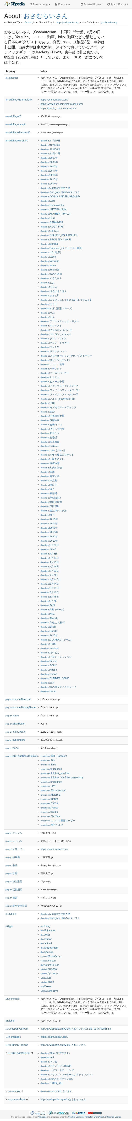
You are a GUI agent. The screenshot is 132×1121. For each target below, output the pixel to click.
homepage (13, 1036)
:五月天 (49, 661)
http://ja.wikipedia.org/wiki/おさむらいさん (63, 1044)
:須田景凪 (50, 506)
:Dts (48, 760)
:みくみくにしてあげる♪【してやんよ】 (66, 299)
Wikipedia (42, 1116)
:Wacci (48, 256)
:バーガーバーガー (55, 372)
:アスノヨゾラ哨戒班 (56, 1065)
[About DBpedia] (14, 4)
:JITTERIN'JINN (53, 209)
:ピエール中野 (52, 381)
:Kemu (48, 691)
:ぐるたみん (51, 278)
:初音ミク (50, 433)
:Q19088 (49, 969)
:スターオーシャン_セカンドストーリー (66, 355)
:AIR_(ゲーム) (52, 609)
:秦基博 (49, 493)
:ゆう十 (49, 304)
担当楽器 (14, 881)
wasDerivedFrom (17, 1028)
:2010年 (49, 166)
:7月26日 (50, 570)
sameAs (14, 1091)
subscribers (15, 739)
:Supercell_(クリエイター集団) (61, 248)
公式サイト (15, 849)
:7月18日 (50, 562)
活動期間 (14, 889)
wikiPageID (13, 116)
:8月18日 (50, 596)
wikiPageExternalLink (19, 99)
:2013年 (49, 179)
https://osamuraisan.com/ (54, 99)
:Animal (46, 943)
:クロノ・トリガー (55, 342)
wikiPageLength (16, 124)
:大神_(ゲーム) (53, 450)
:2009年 (49, 162)
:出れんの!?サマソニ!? (57, 1078)
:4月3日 (49, 553)
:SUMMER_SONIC (55, 678)
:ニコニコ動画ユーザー (58, 820)
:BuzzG (49, 631)
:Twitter (49, 807)
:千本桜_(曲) (52, 1083)
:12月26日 (50, 144)
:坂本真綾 (50, 441)
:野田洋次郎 (51, 502)
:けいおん (50, 652)
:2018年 (49, 527)
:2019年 (49, 532)
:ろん (48, 317)
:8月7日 (49, 600)
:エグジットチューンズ (57, 1070)
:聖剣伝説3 (51, 497)
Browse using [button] (40, 4)
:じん (48, 282)
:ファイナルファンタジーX (59, 394)
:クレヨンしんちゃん (56, 334)
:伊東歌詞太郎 (52, 415)
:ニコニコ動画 (52, 364)
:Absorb (49, 618)
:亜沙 (48, 411)
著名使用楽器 (16, 905)
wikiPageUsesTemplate (22, 756)
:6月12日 (50, 557)
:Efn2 (48, 764)
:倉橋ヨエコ (51, 424)
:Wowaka (50, 261)
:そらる (49, 286)
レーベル (14, 841)
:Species (47, 952)
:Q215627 (49, 973)
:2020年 (49, 536)
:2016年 (49, 519)
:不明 (48, 403)
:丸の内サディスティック (58, 687)
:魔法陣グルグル (54, 510)
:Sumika (49, 243)
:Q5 (46, 977)
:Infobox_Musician (55, 773)
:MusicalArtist (49, 947)
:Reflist (49, 799)
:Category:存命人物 (55, 187)
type (9, 926)
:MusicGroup (51, 956)
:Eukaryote (48, 930)
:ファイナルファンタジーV (59, 385)
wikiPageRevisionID (18, 132)
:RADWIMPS (52, 222)
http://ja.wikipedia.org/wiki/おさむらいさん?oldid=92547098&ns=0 (76, 1028)
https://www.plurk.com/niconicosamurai (62, 103)
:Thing (45, 926)
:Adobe (49, 669)
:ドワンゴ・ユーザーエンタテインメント (67, 1074)
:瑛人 (48, 489)
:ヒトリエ (50, 377)
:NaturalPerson (50, 964)
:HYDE (48, 644)
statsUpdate (16, 731)
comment (12, 998)
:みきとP (50, 295)
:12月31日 (50, 153)
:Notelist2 (50, 794)
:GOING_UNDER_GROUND (60, 196)
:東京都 (49, 480)
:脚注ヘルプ (52, 824)
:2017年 (49, 523)
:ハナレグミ (51, 368)
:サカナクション (54, 351)
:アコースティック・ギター (60, 321)
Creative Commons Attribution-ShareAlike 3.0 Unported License (94, 1116)
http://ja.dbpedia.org (67, 22)
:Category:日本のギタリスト (60, 192)
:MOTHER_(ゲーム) (55, 213)
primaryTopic (17, 1099)
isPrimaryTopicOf (17, 1044)
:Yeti (47, 1057)
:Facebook (51, 768)
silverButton (15, 723)
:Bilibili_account (54, 756)
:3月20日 (50, 545)
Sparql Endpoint (119, 4)
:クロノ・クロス (54, 338)
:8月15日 (50, 588)
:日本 (48, 471)
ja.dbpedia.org (109, 22)
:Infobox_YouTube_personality (62, 777)
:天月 (48, 682)
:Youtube (50, 648)
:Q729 (47, 982)
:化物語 (49, 437)
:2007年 (49, 157)
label (10, 1020)
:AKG (48, 613)
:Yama (48, 265)
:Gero (48, 200)
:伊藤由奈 (50, 420)
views (12, 747)
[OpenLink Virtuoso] (37, 1112)
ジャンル (14, 832)
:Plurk (48, 218)
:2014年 (49, 183)
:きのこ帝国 (51, 274)
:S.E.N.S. (50, 230)
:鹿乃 (48, 514)
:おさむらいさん (56, 1091)
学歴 (11, 873)
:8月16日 (50, 592)
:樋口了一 (50, 484)
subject (11, 913)
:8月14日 (50, 583)
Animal (28, 22)
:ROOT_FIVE (52, 226)
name (12, 715)
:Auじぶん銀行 (53, 622)
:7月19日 (50, 566)
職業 (11, 897)
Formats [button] (63, 4)
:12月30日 (50, 149)
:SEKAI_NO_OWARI (56, 239)
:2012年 (49, 175)
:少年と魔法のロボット (57, 454)
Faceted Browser (92, 4)
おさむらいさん (46, 15)
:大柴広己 (50, 446)
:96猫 (48, 605)
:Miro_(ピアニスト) (55, 1053)
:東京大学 (50, 476)
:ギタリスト (51, 325)
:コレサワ (50, 347)
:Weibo (49, 811)
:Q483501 (49, 990)
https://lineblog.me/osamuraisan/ (58, 108)
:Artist (45, 934)
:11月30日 (50, 140)
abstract (12, 77)
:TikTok (49, 803)
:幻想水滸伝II (52, 467)
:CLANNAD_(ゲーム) (56, 639)
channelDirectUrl (18, 699)
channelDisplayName (21, 707)
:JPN (48, 786)
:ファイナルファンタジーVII (60, 390)
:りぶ (48, 312)
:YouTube (50, 269)
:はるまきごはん (54, 291)
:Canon (49, 674)
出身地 (13, 857)
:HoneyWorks (52, 205)
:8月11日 (50, 579)
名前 (11, 865)
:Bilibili (48, 626)
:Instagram (51, 781)
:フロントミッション (56, 656)
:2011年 (49, 170)
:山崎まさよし (52, 459)
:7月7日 (49, 575)
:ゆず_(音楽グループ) (56, 308)
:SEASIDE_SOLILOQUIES (59, 235)
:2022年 (49, 540)
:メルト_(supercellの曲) (58, 398)
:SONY (49, 665)
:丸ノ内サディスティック (58, 407)
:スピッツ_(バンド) (55, 360)
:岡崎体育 (50, 463)
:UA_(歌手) (51, 252)
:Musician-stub (53, 790)
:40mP (48, 549)
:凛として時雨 (52, 428)
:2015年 (49, 635)
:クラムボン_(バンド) (56, 329)
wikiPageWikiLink (17, 140)
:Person (46, 939)
